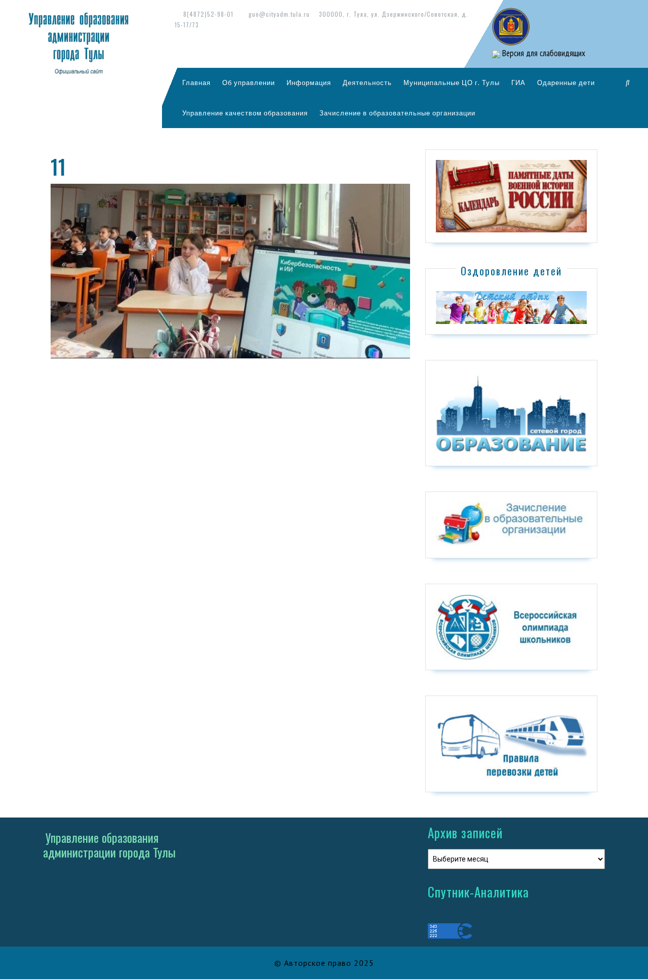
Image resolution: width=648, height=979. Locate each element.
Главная (196, 82)
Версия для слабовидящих (542, 53)
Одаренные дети (566, 82)
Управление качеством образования (245, 112)
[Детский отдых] (511, 307)
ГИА (518, 82)
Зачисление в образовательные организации (397, 112)
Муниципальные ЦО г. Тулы (451, 82)
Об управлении (248, 82)
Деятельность (367, 82)
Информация (309, 82)
